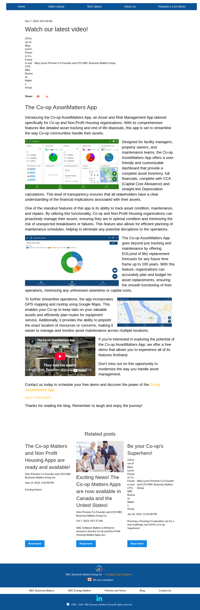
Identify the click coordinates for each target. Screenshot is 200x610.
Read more (34, 543)
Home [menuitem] (21, 6)
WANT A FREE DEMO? (38, 397)
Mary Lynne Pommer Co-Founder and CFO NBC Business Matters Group (75, 63)
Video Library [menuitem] (56, 6)
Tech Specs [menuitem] (94, 6)
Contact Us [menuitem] (165, 590)
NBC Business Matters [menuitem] (41, 590)
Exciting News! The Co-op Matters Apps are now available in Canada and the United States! (98, 491)
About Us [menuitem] (130, 6)
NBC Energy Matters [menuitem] (79, 590)
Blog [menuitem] (142, 590)
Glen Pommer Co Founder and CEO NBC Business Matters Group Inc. (48, 476)
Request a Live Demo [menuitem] (171, 6)
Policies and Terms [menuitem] (115, 590)
